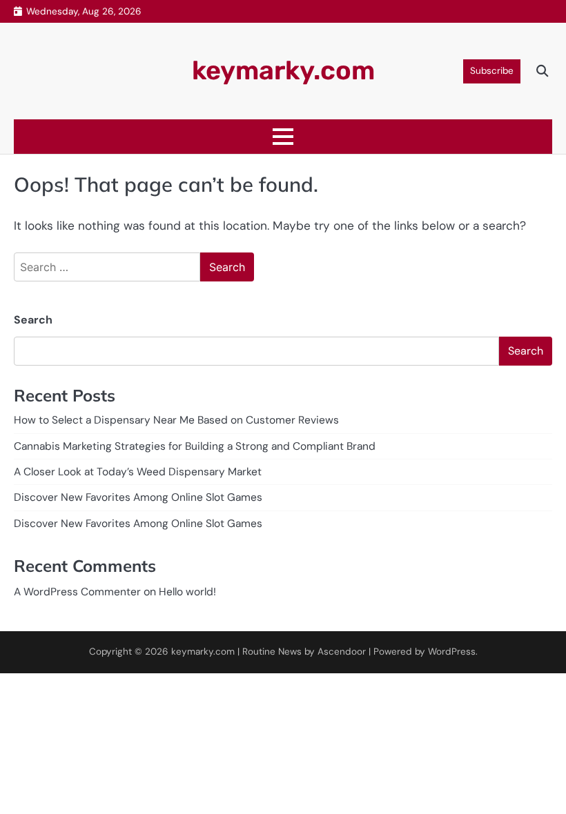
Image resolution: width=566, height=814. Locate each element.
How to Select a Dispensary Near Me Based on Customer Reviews (176, 420)
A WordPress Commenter (77, 592)
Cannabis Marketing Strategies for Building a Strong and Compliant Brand (194, 446)
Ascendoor (342, 651)
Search (33, 319)
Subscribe (492, 71)
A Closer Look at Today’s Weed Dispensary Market (138, 472)
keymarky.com (283, 70)
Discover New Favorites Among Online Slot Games (138, 497)
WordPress (452, 651)
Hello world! (187, 592)
